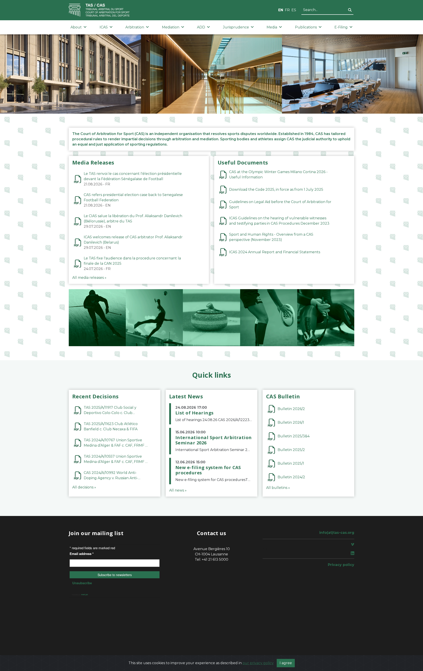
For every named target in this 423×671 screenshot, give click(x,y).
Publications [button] (306, 27)
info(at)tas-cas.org (336, 533)
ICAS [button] (104, 27)
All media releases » (89, 277)
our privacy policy (258, 663)
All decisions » (84, 487)
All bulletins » (278, 488)
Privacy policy (341, 565)
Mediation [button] (170, 27)
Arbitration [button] (134, 27)
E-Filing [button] (341, 27)
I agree (286, 663)
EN (280, 10)
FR (287, 10)
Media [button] (272, 27)
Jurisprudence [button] (236, 27)
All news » (178, 490)
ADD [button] (201, 27)
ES (293, 10)
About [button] (76, 27)
